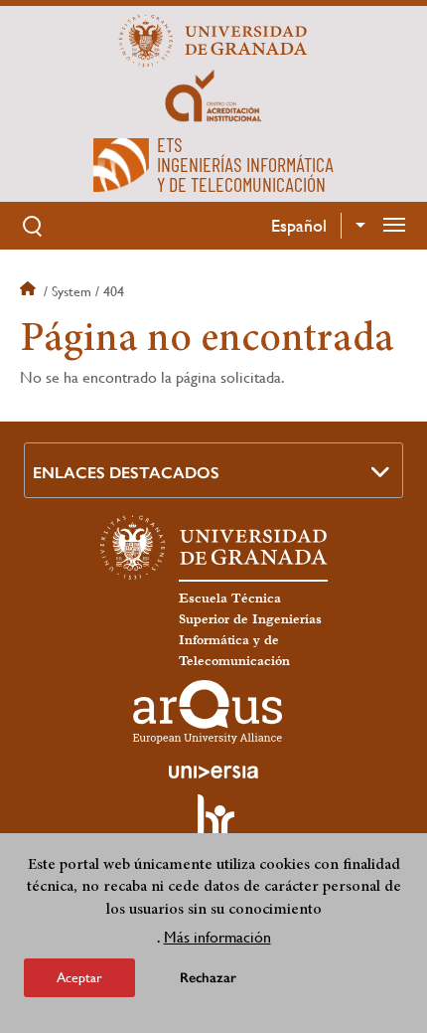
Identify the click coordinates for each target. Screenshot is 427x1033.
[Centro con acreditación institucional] (213, 94)
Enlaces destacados (126, 472)
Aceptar (79, 977)
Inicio (30, 291)
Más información (217, 937)
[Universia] (213, 771)
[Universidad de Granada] (213, 41)
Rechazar (208, 977)
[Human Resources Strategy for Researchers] (213, 825)
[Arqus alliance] (207, 712)
